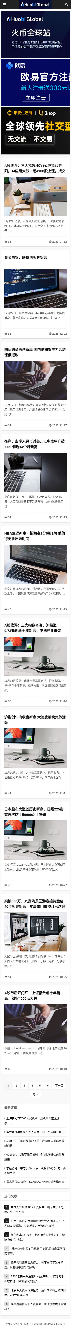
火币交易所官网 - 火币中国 (19, 1324)
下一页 (59, 1085)
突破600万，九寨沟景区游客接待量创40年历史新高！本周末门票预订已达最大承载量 (34, 906)
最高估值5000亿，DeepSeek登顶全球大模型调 (35, 1181)
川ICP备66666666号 (54, 1324)
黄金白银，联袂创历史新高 (25, 258)
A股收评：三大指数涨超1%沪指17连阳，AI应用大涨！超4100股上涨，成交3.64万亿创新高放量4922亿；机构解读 (34, 171)
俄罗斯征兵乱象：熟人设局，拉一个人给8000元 (35, 1132)
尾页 (35, 1094)
